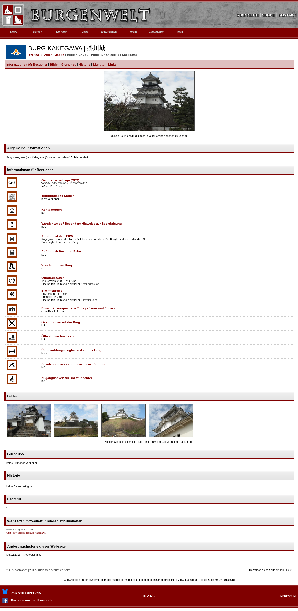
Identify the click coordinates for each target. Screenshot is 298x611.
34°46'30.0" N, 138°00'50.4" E (69, 183)
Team (180, 31)
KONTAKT (287, 15)
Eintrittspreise (89, 299)
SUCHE (268, 15)
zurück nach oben (16, 570)
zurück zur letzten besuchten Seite (49, 570)
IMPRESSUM (288, 596)
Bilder (54, 64)
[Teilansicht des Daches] (170, 437)
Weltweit (35, 54)
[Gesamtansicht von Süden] (123, 437)
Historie (84, 64)
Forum (133, 31)
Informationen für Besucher (26, 64)
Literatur (99, 64)
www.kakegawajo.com (19, 529)
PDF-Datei (286, 570)
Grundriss (68, 64)
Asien (48, 54)
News (13, 31)
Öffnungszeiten (90, 284)
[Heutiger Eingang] (28, 437)
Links (85, 31)
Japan (60, 54)
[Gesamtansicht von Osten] (149, 130)
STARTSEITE (247, 15)
